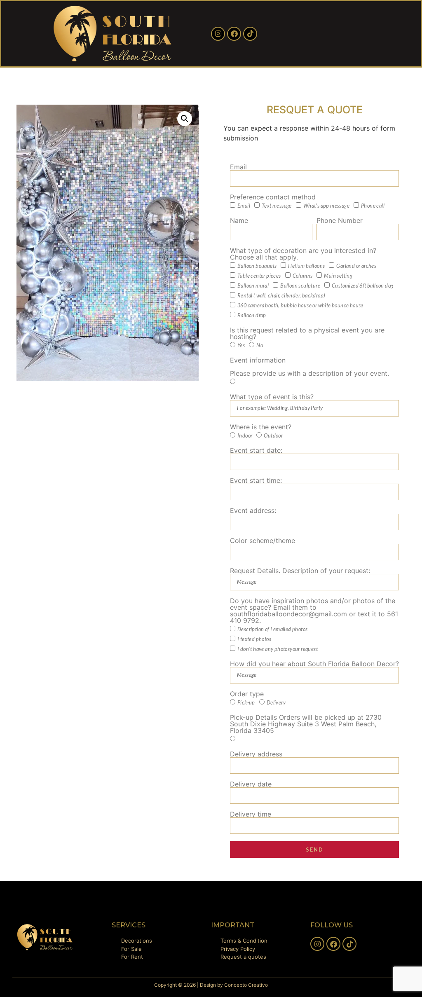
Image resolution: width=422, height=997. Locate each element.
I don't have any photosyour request (277, 649)
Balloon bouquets (257, 266)
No (259, 345)
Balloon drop (251, 315)
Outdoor (273, 436)
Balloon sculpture (300, 286)
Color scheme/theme (262, 540)
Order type (247, 693)
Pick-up (246, 703)
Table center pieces (259, 276)
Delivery (276, 703)
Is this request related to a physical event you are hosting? (307, 333)
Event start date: (256, 450)
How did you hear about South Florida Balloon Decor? (314, 663)
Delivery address (256, 754)
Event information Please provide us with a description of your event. (309, 367)
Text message (277, 206)
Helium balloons (306, 266)
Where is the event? (260, 427)
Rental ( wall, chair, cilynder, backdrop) (281, 296)
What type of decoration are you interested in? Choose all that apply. (303, 253)
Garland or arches (356, 266)
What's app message (326, 206)
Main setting (338, 276)
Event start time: (256, 480)
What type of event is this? (272, 396)
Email (238, 167)
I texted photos (254, 639)
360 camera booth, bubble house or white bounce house (300, 305)
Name (239, 220)
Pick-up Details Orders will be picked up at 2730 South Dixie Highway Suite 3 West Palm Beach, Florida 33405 (306, 724)
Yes (241, 345)
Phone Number (339, 220)
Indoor (244, 436)
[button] (184, 118)
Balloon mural (253, 286)
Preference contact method (273, 197)
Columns (303, 276)
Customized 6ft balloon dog (362, 286)
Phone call (372, 206)
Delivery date (251, 784)
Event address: (253, 510)
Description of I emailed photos (272, 629)
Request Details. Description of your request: (300, 570)
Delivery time (250, 814)
